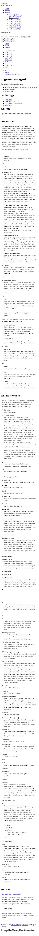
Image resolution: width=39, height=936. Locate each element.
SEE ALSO (8, 105)
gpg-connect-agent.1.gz (12, 74)
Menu (2, 5)
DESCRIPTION (10, 101)
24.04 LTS (14, 19)
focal (6, 70)
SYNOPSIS (8, 100)
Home (7, 44)
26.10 (14, 14)
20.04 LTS (14, 23)
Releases (7, 12)
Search (7, 9)
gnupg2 (12, 89)
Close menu (8, 5)
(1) (7, 894)
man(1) (7, 72)
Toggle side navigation (8, 39)
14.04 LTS (14, 29)
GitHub (3, 926)
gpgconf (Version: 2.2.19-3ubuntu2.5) (25, 87)
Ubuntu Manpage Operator (19, 925)
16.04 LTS (15, 27)
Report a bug (9, 91)
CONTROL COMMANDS (13, 103)
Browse (7, 10)
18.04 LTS (15, 25)
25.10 (14, 18)
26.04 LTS (15, 16)
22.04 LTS (15, 21)
